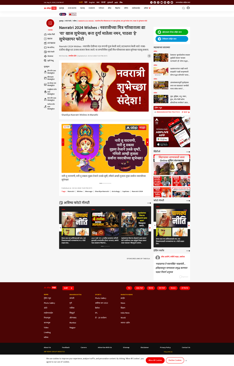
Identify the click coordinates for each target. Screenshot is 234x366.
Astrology (116, 191)
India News (125, 313)
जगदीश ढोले (72, 55)
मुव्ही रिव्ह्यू (50, 60)
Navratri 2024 (137, 191)
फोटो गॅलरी (50, 51)
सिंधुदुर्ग (72, 313)
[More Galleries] (149, 203)
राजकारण (92, 8)
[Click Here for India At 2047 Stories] (62, 14)
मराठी (81, 2)
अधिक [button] (146, 8)
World (123, 318)
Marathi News (127, 294)
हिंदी (85, 2)
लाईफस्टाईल (136, 8)
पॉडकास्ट (50, 56)
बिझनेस (117, 8)
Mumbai (72, 323)
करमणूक (47, 323)
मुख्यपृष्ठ (61, 8)
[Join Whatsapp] (171, 2)
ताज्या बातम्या (72, 8)
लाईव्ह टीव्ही (51, 34)
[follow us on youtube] (161, 2)
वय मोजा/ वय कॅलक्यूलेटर (51, 84)
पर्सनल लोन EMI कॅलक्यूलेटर (51, 106)
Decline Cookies (175, 360)
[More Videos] (188, 152)
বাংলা (98, 2)
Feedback (65, 347)
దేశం (121, 2)
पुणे (70, 303)
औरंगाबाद (72, 318)
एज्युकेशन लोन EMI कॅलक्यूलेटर (52, 91)
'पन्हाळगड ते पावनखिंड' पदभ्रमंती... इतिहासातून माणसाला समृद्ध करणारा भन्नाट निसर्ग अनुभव (171, 268)
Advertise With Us (105, 347)
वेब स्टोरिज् (50, 47)
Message (88, 191)
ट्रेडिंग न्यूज (47, 298)
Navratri (71, 191)
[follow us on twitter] (151, 2)
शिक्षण (123, 308)
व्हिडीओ (49, 38)
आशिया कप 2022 (101, 303)
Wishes (80, 191)
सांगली (71, 298)
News (123, 303)
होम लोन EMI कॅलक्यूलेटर (51, 72)
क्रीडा (109, 8)
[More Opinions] (188, 250)
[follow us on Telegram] (168, 2)
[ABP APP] (162, 139)
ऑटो (45, 308)
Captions (125, 191)
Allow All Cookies (155, 360)
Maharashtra (75, 294)
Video (46, 327)
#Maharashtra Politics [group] (168, 112)
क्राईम (123, 298)
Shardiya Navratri (102, 191)
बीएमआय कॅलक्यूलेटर (51, 78)
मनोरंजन (101, 8)
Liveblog (47, 332)
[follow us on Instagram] (165, 2)
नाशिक (71, 308)
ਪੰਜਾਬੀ (103, 2)
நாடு (116, 2)
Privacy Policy (165, 347)
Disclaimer (145, 347)
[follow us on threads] (158, 2)
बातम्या (46, 294)
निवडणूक (47, 318)
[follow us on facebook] (154, 2)
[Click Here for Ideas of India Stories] (73, 14)
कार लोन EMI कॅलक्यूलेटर (51, 99)
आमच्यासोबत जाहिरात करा (183, 2)
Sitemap (126, 347)
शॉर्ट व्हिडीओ (51, 43)
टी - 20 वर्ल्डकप (101, 318)
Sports (98, 294)
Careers (84, 347)
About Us (47, 347)
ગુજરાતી (110, 2)
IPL (96, 313)
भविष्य (126, 8)
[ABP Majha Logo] (50, 8)
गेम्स (129, 288)
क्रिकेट (97, 308)
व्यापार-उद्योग (125, 323)
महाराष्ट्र (82, 8)
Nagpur (72, 327)
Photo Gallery (49, 303)
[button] (50, 25)
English (92, 2)
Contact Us (186, 347)
